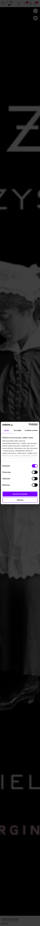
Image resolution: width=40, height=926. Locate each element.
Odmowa (20, 500)
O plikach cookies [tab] (31, 430)
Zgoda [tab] (6, 430)
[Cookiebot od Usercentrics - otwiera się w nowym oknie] (29, 424)
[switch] (35, 472)
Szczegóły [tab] (17, 430)
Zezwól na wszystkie (20, 494)
